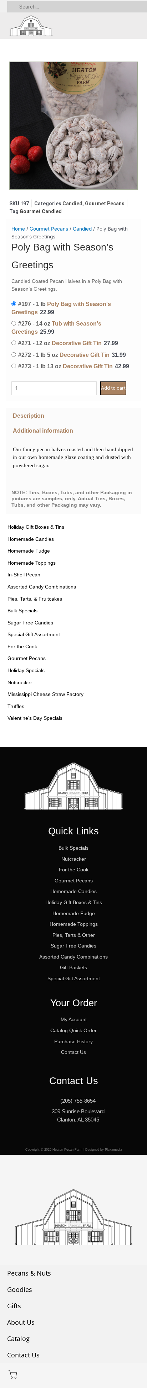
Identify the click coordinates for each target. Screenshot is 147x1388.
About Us (21, 1322)
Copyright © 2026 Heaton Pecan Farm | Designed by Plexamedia (73, 1149)
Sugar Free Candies (30, 623)
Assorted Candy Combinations (41, 587)
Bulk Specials (22, 610)
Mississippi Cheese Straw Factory (45, 694)
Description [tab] (28, 415)
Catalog (18, 1338)
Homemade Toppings (31, 563)
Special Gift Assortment (33, 634)
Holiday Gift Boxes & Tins (35, 527)
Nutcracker (19, 682)
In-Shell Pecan (23, 574)
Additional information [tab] (43, 430)
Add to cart (113, 388)
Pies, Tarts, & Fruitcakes (34, 599)
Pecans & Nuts (29, 1273)
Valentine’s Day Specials (34, 718)
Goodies (19, 1289)
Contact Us (23, 1355)
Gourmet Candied (41, 211)
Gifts (14, 1306)
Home (18, 229)
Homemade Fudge (28, 551)
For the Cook (22, 646)
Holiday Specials (26, 670)
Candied (72, 203)
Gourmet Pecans (26, 658)
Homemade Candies (30, 539)
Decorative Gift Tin (77, 343)
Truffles (15, 706)
